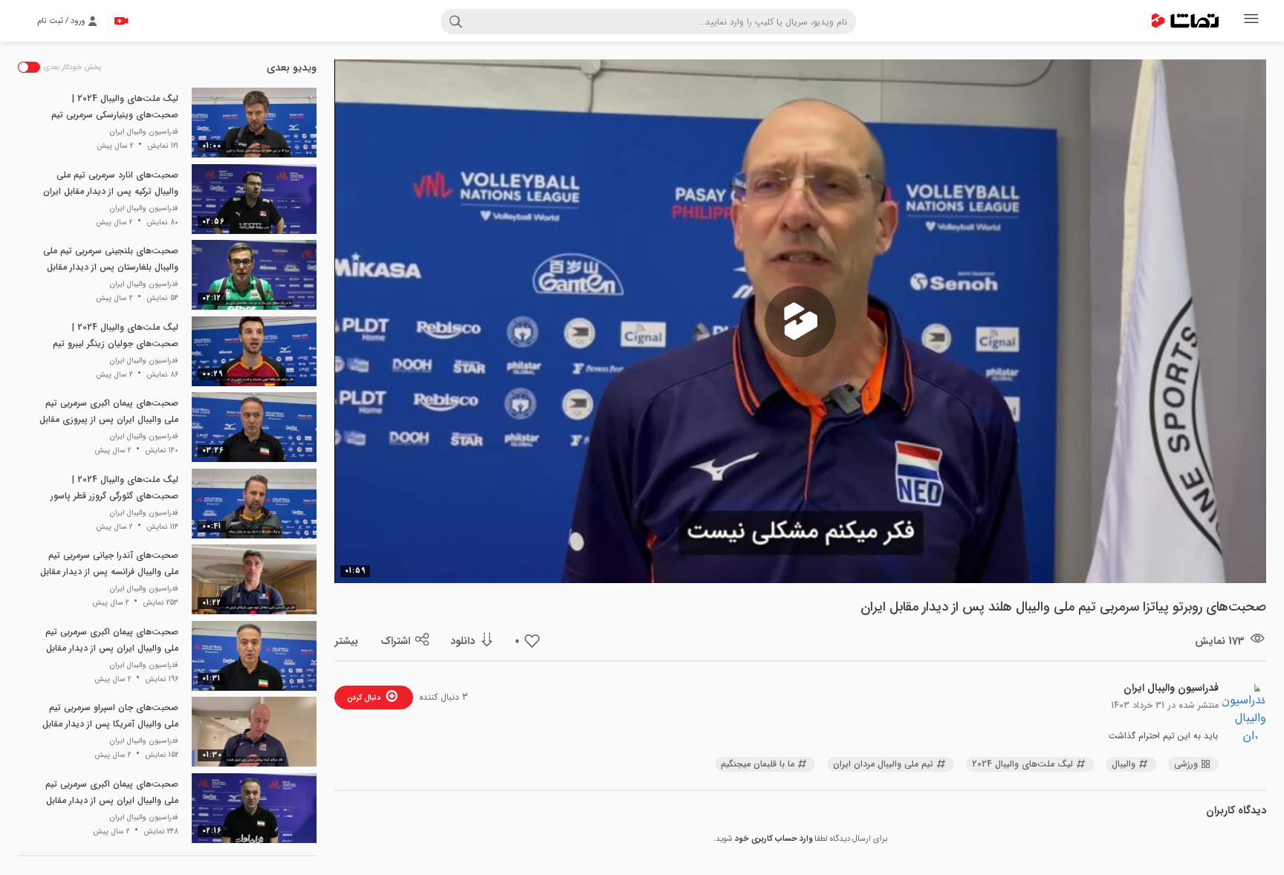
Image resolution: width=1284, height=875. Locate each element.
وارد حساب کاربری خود (773, 839)
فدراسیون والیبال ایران (1171, 688)
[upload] (121, 21)
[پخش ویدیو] (800, 321)
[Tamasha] (1185, 21)
